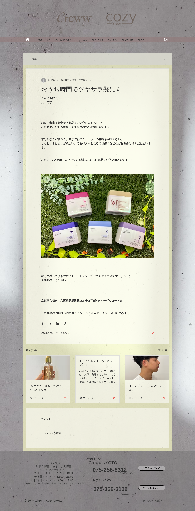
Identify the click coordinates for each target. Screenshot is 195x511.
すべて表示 (163, 350)
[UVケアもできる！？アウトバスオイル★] (48, 368)
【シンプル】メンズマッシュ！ (145, 387)
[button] (165, 59)
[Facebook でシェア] (42, 323)
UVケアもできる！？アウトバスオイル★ (47, 387)
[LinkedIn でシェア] (57, 323)
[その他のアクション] (152, 80)
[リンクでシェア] (65, 323)
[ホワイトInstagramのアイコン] (166, 40)
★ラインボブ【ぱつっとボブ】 (95, 363)
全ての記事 (31, 59)
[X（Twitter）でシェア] (50, 323)
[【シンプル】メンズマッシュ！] (147, 368)
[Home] (27, 39)
